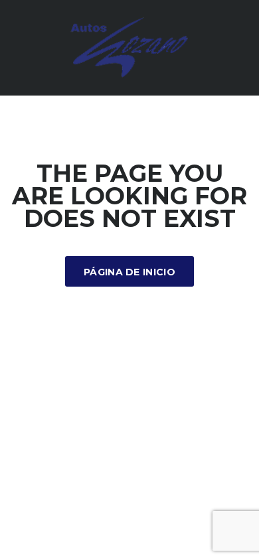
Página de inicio (129, 272)
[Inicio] (129, 46)
